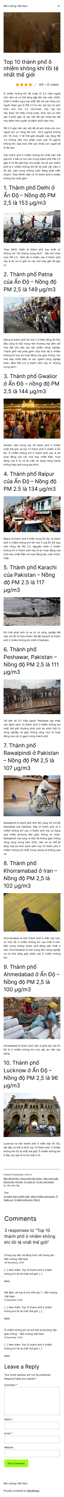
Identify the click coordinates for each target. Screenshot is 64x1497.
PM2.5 (36, 1200)
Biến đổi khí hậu (11, 1178)
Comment (10, 1384)
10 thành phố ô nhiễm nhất (16, 1196)
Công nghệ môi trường (31, 1178)
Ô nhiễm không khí (23, 1200)
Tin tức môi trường (45, 1182)
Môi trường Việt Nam (15, 5)
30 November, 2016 (14, 1262)
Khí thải (18, 1182)
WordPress (33, 1490)
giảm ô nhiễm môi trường (43, 1196)
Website (8, 1447)
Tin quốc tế (29, 1182)
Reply (7, 1281)
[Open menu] (58, 6)
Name (8, 1419)
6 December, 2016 (13, 1300)
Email (8, 1433)
